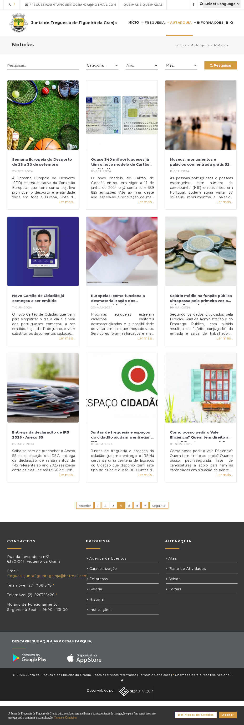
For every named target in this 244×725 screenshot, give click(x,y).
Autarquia (180, 22)
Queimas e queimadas (143, 4)
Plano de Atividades (186, 568)
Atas (172, 558)
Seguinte (159, 506)
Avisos (173, 579)
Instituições (100, 610)
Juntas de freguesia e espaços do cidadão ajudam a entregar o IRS (122, 436)
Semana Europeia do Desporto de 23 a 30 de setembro (42, 162)
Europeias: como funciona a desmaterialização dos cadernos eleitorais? (118, 299)
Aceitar (228, 714)
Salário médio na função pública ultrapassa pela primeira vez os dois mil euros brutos (201, 299)
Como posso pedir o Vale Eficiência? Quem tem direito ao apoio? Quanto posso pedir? (200, 436)
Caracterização (102, 568)
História (96, 599)
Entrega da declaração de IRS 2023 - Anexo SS (40, 434)
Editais (174, 589)
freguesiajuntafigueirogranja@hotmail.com (72, 4)
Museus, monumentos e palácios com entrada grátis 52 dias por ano (199, 163)
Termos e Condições (154, 675)
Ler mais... (67, 202)
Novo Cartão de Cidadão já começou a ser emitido (38, 298)
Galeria (95, 589)
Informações (210, 22)
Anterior (85, 506)
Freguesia (154, 22)
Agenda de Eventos (107, 558)
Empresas (98, 579)
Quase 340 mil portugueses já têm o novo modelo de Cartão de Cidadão (120, 163)
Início (181, 45)
